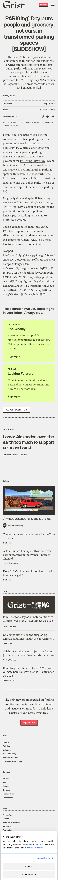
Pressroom (8, 797)
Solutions (7, 750)
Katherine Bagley (15, 525)
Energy (6, 742)
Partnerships (8, 794)
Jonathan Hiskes (10, 454)
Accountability (9, 753)
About (5, 778)
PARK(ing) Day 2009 (32, 160)
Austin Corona (9, 660)
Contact (6, 786)
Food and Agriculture (12, 761)
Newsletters (8, 815)
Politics (24, 454)
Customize (27, 874)
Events (6, 818)
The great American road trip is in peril (27, 518)
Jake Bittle (7, 643)
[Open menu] (52, 4)
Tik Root (7, 543)
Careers (6, 790)
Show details (43, 858)
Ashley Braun (9, 95)
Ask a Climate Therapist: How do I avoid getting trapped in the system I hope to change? (27, 554)
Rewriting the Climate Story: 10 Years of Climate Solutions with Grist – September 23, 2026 (28, 672)
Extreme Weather (10, 757)
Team (5, 782)
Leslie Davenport (10, 563)
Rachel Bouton (9, 626)
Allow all (29, 866)
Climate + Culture (47, 109)
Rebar (38, 198)
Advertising (8, 826)
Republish (7, 830)
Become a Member (11, 822)
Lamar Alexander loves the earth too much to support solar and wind (28, 442)
